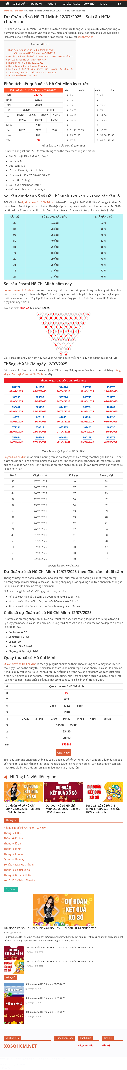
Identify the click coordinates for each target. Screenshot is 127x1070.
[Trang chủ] (7, 4)
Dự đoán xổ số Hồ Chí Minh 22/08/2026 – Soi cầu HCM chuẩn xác (63, 809)
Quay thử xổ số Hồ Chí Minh (21, 75)
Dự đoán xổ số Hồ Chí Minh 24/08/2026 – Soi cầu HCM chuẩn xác (22, 809)
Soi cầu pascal (19, 290)
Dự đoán (19, 10)
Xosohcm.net (85, 37)
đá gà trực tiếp (85, 1045)
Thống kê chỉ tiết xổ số (17, 870)
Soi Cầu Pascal (71, 3)
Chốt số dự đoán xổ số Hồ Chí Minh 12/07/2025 (31, 72)
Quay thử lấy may (14, 859)
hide (45, 44)
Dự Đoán (36, 3)
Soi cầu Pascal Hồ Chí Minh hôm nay (26, 59)
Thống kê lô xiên (13, 854)
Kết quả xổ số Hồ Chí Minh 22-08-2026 (45, 984)
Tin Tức (103, 3)
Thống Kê (51, 3)
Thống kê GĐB (12, 833)
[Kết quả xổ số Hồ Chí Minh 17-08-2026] (15, 998)
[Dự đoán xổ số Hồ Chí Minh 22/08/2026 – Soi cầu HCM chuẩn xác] (63, 784)
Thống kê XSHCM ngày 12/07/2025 (24, 62)
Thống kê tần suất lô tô (17, 875)
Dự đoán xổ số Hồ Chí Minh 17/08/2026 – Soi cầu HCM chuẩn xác (103, 809)
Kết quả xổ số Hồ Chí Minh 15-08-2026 (45, 1011)
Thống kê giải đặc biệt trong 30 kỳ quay (27, 66)
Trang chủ (8, 10)
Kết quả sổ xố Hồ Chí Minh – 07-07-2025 (32, 53)
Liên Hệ (106, 1045)
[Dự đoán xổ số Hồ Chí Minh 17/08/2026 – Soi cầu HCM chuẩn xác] (103, 784)
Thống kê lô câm (13, 838)
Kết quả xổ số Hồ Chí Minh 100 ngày (25, 827)
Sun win (4, 1068)
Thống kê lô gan (13, 843)
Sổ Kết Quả (19, 3)
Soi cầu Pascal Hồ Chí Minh (19, 864)
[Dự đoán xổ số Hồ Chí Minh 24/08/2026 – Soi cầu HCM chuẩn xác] (23, 784)
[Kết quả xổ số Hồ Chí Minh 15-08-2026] (15, 1012)
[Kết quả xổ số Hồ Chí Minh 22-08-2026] (15, 984)
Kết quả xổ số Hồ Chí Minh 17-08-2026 (45, 998)
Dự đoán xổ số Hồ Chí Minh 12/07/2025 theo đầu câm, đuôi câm (40, 69)
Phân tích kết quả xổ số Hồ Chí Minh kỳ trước (30, 49)
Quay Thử (89, 3)
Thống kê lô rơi (12, 848)
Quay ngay (63, 752)
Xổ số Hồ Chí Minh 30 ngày (19, 880)
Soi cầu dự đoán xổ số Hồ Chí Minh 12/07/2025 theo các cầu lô (39, 56)
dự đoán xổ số (37, 202)
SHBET (3, 1058)
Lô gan (15, 457)
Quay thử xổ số (20, 664)
